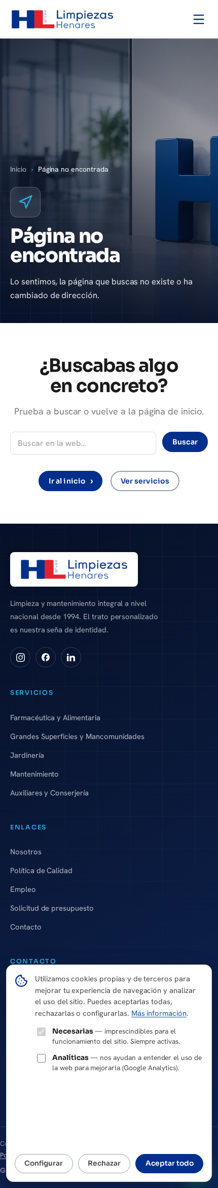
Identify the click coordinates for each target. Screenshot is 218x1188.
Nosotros (26, 851)
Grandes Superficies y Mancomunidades (77, 736)
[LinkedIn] (71, 657)
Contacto (26, 927)
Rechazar (104, 1163)
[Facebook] (45, 657)
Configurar (43, 1163)
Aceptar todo (170, 1163)
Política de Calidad (41, 870)
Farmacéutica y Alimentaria (55, 717)
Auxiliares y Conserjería (49, 792)
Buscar (185, 441)
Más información (159, 1013)
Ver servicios (145, 481)
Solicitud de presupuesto (52, 908)
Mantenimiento (34, 774)
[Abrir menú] (199, 19)
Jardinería (27, 755)
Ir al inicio (71, 481)
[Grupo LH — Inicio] (62, 19)
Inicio (18, 169)
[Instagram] (20, 657)
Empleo (23, 889)
